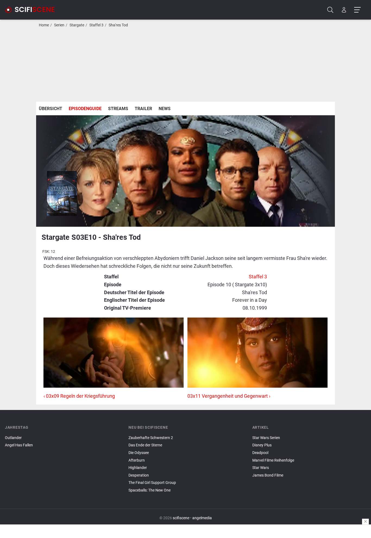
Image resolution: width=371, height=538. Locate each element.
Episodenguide (85, 108)
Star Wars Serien (266, 438)
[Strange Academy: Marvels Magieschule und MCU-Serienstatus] (309, 481)
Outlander (13, 438)
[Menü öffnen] (357, 10)
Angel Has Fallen (19, 445)
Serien (59, 25)
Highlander (137, 467)
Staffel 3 (96, 25)
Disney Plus (262, 445)
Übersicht (50, 108)
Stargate (77, 25)
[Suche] (330, 10)
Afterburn (136, 460)
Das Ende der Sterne (145, 445)
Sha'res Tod (118, 25)
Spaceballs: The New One (149, 490)
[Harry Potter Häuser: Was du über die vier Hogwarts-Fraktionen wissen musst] (309, 480)
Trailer (143, 108)
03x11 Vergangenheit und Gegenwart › (228, 396)
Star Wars (260, 467)
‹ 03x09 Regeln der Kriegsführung (79, 396)
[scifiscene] (32, 10)
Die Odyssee (138, 452)
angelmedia (202, 518)
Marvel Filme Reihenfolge (273, 460)
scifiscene (181, 518)
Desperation (138, 475)
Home (44, 25)
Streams (118, 108)
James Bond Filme (267, 475)
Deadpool (260, 452)
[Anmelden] (344, 10)
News (165, 108)
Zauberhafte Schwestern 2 (150, 438)
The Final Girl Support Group (152, 482)
